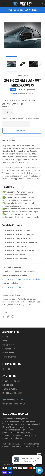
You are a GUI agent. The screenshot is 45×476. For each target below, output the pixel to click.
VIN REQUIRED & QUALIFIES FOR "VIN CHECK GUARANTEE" (20, 118)
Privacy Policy (8, 344)
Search (5, 336)
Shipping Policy (8, 348)
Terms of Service (9, 356)
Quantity (5, 106)
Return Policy (8, 352)
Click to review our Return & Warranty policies (21, 279)
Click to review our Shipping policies (17, 287)
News (4, 340)
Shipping (13, 93)
